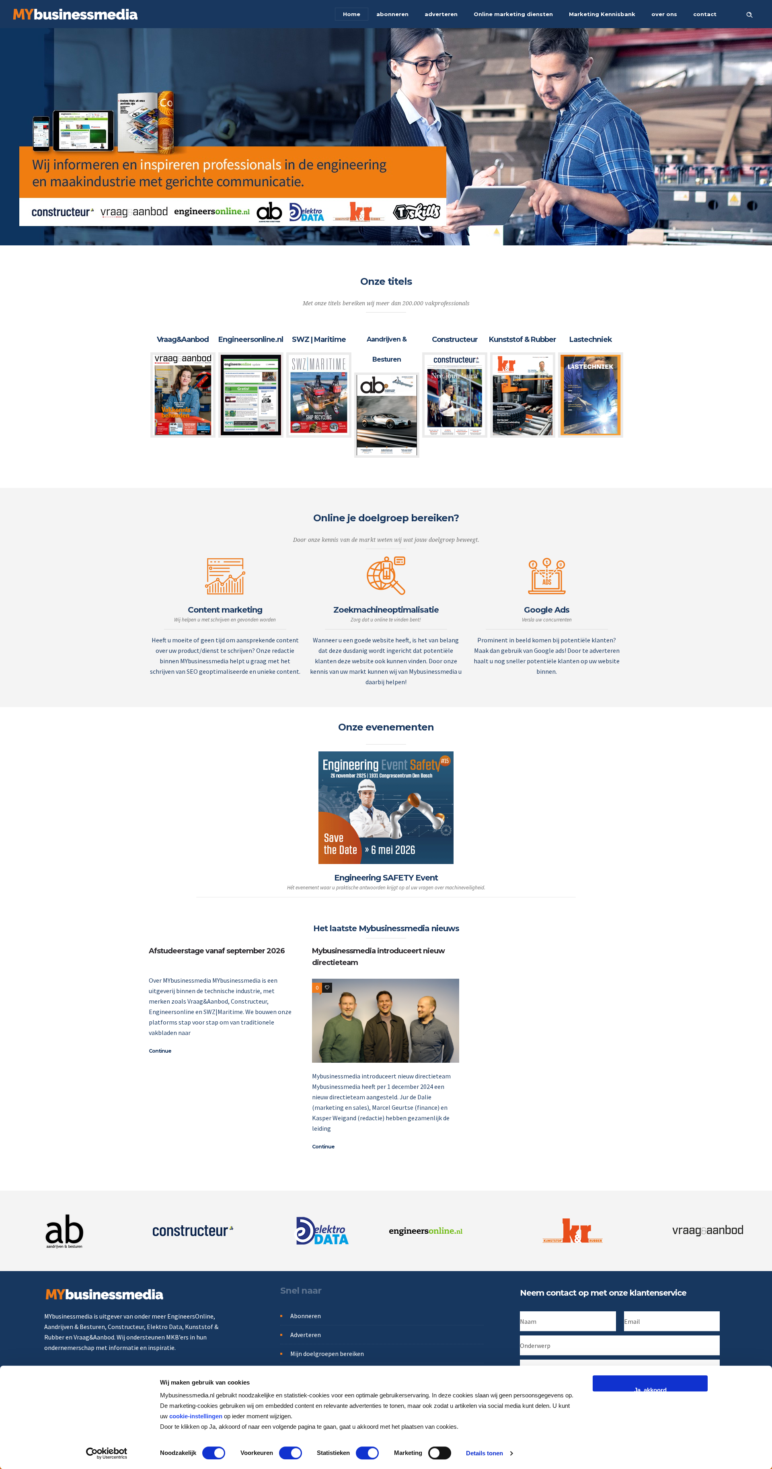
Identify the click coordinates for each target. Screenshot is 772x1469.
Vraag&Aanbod (183, 339)
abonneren (392, 14)
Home (351, 14)
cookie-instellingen (195, 1416)
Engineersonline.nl (250, 339)
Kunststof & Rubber (522, 339)
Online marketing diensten (513, 14)
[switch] (290, 1452)
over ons (664, 14)
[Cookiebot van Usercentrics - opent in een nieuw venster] (107, 1453)
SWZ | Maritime (319, 339)
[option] (183, 383)
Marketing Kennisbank (602, 14)
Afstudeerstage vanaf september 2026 (217, 950)
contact (705, 14)
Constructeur (455, 339)
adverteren (441, 14)
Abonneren (305, 1316)
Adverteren (305, 1335)
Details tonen (484, 1453)
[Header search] (749, 13)
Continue (160, 1051)
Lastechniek (590, 339)
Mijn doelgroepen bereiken (327, 1354)
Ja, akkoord (650, 1389)
